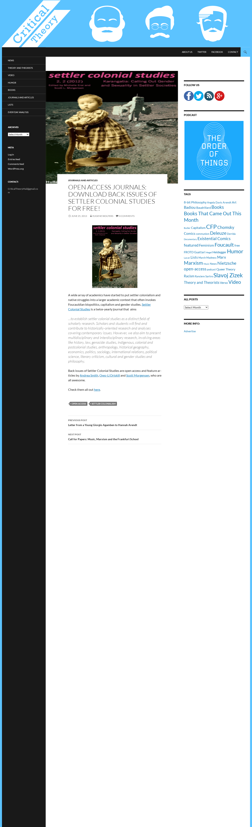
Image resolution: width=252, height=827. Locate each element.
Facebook (217, 52)
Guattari (199, 252)
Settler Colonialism (104, 403)
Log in (11, 154)
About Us (187, 52)
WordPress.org (16, 168)
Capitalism (198, 227)
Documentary (190, 239)
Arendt (227, 202)
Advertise (190, 331)
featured (191, 245)
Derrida (231, 233)
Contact (233, 52)
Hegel (209, 252)
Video (234, 282)
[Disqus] (112, 508)
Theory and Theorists (201, 282)
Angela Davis (214, 202)
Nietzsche (226, 263)
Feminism (206, 245)
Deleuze (218, 233)
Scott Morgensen (137, 375)
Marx (221, 257)
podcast (211, 269)
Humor (235, 251)
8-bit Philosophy (195, 202)
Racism (189, 276)
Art (234, 202)
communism (202, 233)
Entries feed (14, 159)
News (213, 263)
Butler (187, 227)
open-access (78, 403)
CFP (211, 226)
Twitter (201, 52)
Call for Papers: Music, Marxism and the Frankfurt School (103, 437)
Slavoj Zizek (228, 275)
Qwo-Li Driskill (109, 375)
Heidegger (219, 252)
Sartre (209, 276)
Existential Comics (214, 238)
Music (206, 264)
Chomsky (225, 227)
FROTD (189, 252)
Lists (194, 257)
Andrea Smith (89, 375)
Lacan (187, 257)
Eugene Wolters (103, 215)
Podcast (190, 115)
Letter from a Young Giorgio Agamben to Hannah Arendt (102, 423)
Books (217, 207)
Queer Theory (225, 269)
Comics (189, 233)
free (237, 245)
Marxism (193, 263)
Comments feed (16, 163)
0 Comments (126, 215)
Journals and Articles (83, 180)
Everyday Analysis (18, 112)
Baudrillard (203, 207)
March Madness (207, 257)
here (97, 389)
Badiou (190, 207)
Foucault (224, 244)
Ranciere (200, 276)
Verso (224, 282)
